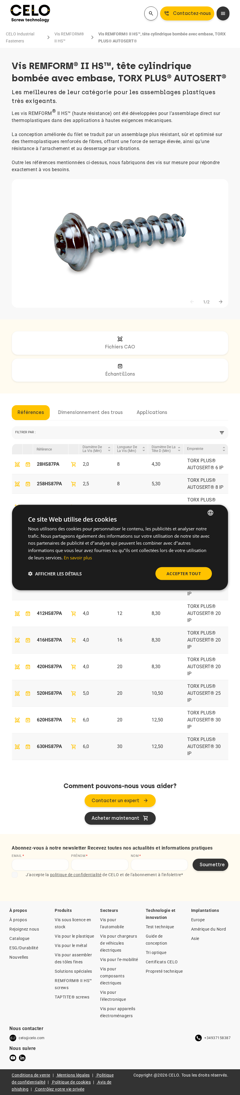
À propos (18, 919)
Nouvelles (18, 957)
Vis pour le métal (71, 945)
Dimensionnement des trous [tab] (90, 412)
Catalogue (19, 938)
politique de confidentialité (76, 874)
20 (119, 666)
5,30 (156, 484)
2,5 (86, 484)
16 (119, 640)
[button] (55, 573)
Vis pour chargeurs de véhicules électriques (118, 943)
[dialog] (120, 547)
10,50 (157, 693)
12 (119, 613)
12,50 (157, 720)
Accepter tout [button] (184, 573)
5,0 (86, 693)
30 (119, 746)
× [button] (218, 512)
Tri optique (156, 952)
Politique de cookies (71, 1082)
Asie (195, 938)
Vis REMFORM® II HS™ (69, 37)
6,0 (86, 720)
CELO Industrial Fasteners (20, 37)
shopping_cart (74, 464)
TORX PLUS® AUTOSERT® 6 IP (205, 464)
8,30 (156, 613)
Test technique (160, 926)
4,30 (156, 464)
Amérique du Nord (208, 929)
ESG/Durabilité (23, 948)
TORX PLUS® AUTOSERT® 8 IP (205, 483)
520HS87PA (49, 693)
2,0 (86, 464)
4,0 (86, 613)
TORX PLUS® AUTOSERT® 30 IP (204, 720)
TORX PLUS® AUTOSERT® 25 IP (204, 693)
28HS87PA (48, 464)
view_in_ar (17, 464)
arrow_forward (221, 301)
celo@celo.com (32, 1038)
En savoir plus (78, 557)
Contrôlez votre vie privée (59, 1089)
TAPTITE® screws (72, 997)
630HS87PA (49, 746)
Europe (198, 919)
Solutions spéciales (73, 971)
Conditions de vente (31, 1075)
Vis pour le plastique (74, 936)
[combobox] (210, 512)
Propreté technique (164, 971)
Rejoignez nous (24, 929)
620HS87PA (49, 720)
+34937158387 (217, 1038)
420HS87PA (49, 666)
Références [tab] (31, 412)
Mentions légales (73, 1075)
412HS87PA (49, 613)
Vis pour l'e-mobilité (119, 959)
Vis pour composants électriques (112, 976)
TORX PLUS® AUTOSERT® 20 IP (204, 613)
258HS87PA (49, 484)
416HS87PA (49, 640)
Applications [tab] (152, 412)
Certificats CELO (162, 962)
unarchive (28, 464)
